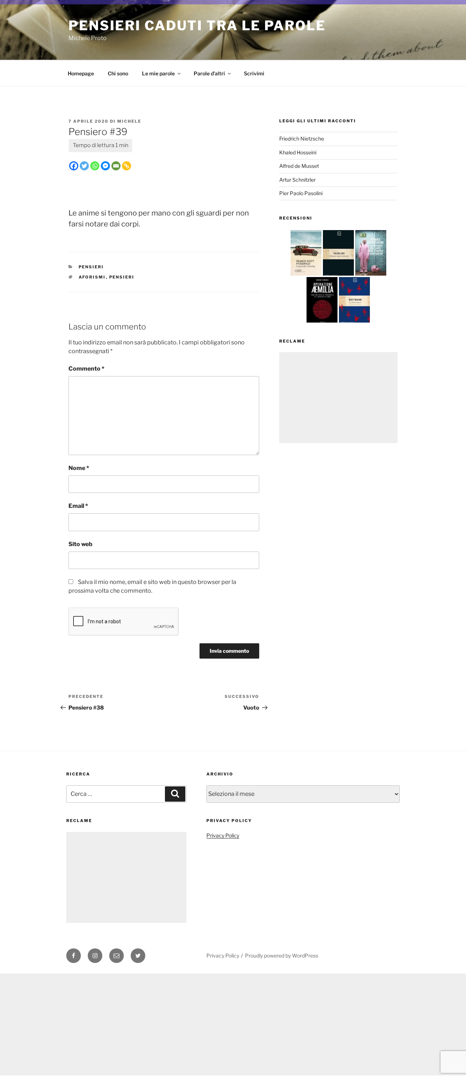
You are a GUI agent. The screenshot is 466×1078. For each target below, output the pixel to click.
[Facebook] (73, 165)
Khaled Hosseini (297, 152)
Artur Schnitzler (297, 180)
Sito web (80, 544)
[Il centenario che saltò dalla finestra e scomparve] (370, 275)
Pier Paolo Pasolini (301, 193)
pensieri (122, 277)
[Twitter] (84, 165)
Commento (86, 368)
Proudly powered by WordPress (281, 955)
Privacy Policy (222, 835)
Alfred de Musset (299, 166)
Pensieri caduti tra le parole (197, 25)
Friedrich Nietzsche (301, 138)
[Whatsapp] (94, 165)
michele (129, 121)
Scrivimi (254, 73)
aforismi (92, 277)
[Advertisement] (338, 397)
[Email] (116, 165)
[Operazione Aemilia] (322, 322)
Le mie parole (158, 73)
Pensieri (91, 266)
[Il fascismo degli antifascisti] (338, 275)
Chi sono (118, 73)
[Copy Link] (126, 165)
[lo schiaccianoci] (354, 322)
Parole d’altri (209, 73)
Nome (78, 468)
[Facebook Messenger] (105, 165)
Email (78, 505)
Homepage (81, 73)
